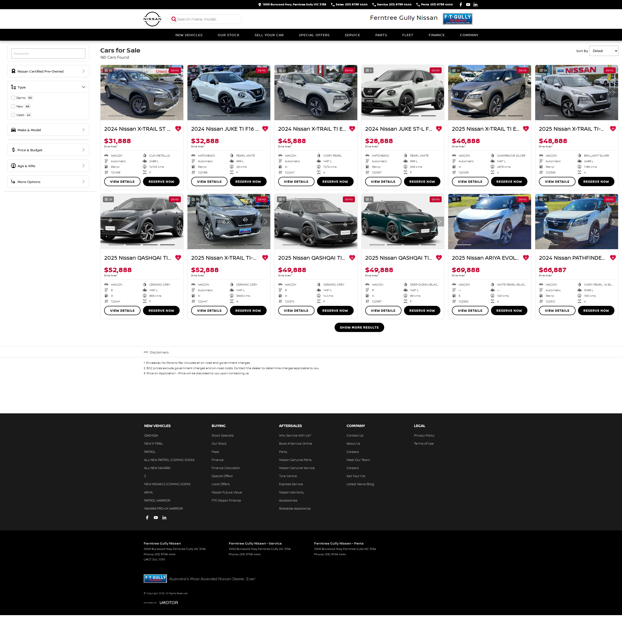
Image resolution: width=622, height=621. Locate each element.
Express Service (291, 484)
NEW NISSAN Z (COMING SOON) (167, 484)
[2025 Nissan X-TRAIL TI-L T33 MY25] (576, 92)
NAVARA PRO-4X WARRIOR (163, 508)
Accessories (288, 500)
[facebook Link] (461, 4)
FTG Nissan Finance (226, 500)
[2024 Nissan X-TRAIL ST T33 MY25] (141, 92)
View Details (122, 181)
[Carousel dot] (116, 115)
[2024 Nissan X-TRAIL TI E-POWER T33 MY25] (315, 92)
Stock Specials (223, 435)
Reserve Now (161, 181)
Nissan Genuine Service (297, 468)
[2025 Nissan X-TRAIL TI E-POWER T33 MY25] (489, 92)
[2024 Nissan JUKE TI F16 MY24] (228, 92)
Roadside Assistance (295, 508)
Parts (381, 34)
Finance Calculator (226, 468)
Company (469, 34)
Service (352, 34)
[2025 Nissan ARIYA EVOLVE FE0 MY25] (489, 221)
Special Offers (314, 34)
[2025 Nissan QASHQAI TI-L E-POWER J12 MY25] (141, 221)
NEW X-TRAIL (153, 443)
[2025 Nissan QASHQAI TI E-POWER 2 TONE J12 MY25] (402, 221)
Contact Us (355, 435)
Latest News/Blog (360, 484)
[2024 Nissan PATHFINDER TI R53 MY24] (576, 221)
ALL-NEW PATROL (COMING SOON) (169, 460)
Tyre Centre (288, 476)
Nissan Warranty (291, 492)
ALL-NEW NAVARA (157, 468)
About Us (353, 443)
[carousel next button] (178, 92)
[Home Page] (152, 19)
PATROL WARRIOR (157, 500)
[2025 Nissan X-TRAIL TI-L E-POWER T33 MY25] (228, 221)
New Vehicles (189, 34)
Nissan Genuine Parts (295, 460)
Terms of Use (424, 443)
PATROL (150, 452)
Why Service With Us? (295, 435)
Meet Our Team (358, 460)
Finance (437, 34)
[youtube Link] (468, 4)
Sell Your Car (269, 34)
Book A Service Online (295, 443)
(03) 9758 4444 (164, 554)
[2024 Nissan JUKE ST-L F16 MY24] (402, 92)
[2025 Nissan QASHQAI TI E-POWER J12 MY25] (315, 221)
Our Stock (229, 34)
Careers (353, 452)
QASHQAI (151, 435)
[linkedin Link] (475, 4)
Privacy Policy (424, 435)
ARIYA (148, 492)
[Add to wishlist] (178, 128)
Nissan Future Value (227, 492)
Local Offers (221, 484)
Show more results (359, 327)
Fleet (408, 34)
